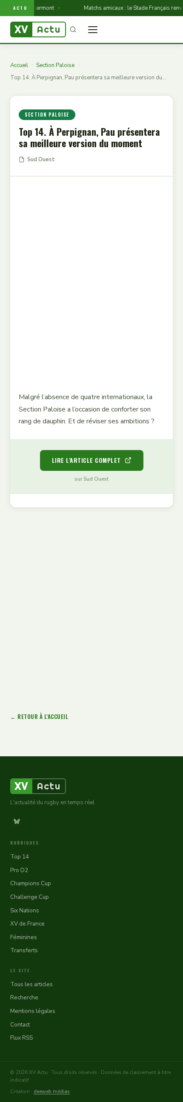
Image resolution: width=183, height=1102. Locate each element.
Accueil (19, 65)
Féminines (23, 937)
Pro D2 (19, 870)
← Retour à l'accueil (39, 716)
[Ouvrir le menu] (93, 29)
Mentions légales (32, 1011)
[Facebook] (32, 821)
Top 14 (19, 857)
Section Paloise (55, 65)
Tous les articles (31, 984)
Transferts (24, 950)
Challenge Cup (29, 897)
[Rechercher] (73, 29)
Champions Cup (30, 883)
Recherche (24, 997)
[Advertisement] (91, 278)
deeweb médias (52, 1091)
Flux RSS (21, 1038)
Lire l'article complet (86, 460)
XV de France (27, 924)
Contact (20, 1025)
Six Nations (24, 910)
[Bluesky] (16, 821)
